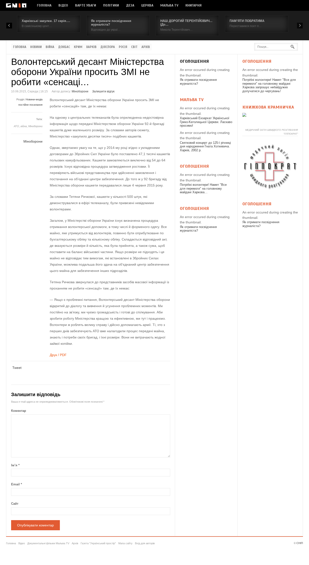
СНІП (299, 543)
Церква (147, 5)
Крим (78, 47)
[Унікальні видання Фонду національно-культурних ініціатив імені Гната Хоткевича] (244, 115)
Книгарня (193, 5)
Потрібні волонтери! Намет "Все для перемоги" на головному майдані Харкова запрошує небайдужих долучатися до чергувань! (269, 85)
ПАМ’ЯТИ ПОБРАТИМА (247, 21)
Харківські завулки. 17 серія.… (46, 21)
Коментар (18, 411)
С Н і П (16, 5)
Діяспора (107, 47)
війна (24, 126)
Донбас (64, 47)
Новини (36, 47)
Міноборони (80, 91)
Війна (50, 47)
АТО (16, 126)
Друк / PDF (58, 355)
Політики (111, 5)
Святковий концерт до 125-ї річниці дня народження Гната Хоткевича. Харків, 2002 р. (205, 146)
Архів (145, 47)
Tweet (16, 368)
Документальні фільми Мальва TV (48, 543)
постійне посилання (30, 104)
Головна (44, 5)
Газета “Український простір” (98, 543)
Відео (63, 5)
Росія (123, 47)
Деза (130, 5)
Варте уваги (85, 5)
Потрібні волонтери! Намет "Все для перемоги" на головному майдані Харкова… (203, 188)
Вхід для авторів (145, 543)
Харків (91, 47)
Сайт (14, 503)
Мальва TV (169, 5)
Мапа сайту (125, 543)
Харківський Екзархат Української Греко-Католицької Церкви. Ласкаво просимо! (206, 121)
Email (16, 484)
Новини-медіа (34, 99)
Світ (134, 47)
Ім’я (15, 465)
